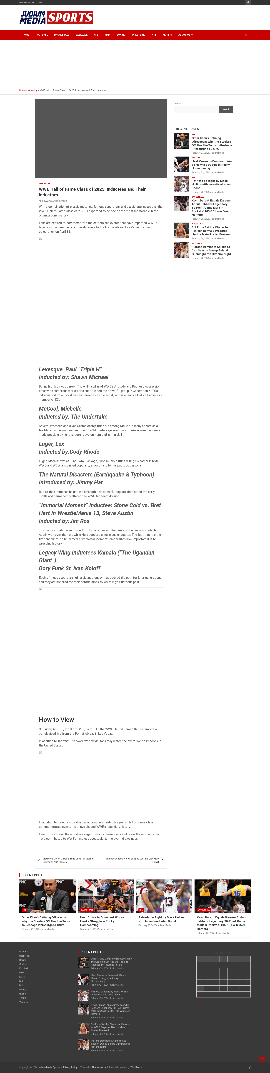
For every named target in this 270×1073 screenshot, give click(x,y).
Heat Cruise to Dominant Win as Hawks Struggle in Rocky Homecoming (212, 165)
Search (177, 103)
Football (42, 34)
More (166, 34)
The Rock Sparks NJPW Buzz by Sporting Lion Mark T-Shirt (132, 860)
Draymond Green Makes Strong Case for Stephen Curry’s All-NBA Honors (68, 860)
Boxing (121, 34)
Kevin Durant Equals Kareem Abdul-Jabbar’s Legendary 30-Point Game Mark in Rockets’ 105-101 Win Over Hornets (211, 207)
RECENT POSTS (187, 129)
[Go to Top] (262, 1059)
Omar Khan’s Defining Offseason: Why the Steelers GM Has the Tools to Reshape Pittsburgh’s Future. (212, 143)
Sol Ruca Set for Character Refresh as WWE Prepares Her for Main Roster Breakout (212, 231)
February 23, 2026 (200, 153)
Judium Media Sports (49, 1067)
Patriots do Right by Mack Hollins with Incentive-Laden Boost (211, 184)
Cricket (23, 964)
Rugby (22, 993)
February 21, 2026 (200, 172)
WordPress (136, 1067)
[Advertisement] (135, 63)
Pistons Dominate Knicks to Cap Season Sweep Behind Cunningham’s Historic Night (211, 250)
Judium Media (60, 201)
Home (25, 34)
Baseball (82, 34)
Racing (22, 989)
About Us (184, 34)
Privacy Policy (70, 1067)
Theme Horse (99, 1067)
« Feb (199, 1001)
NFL (96, 34)
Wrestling (138, 34)
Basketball (61, 34)
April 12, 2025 (45, 201)
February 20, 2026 (200, 192)
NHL (154, 34)
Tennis (22, 998)
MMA (107, 34)
